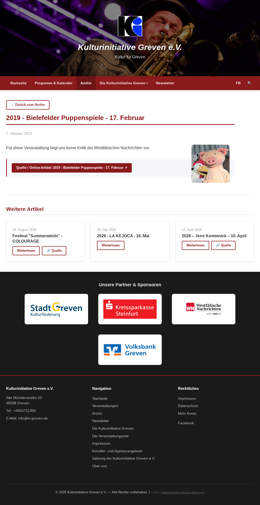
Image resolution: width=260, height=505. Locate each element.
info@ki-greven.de (33, 418)
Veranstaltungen (105, 406)
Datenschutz (188, 406)
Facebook (186, 423)
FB (238, 83)
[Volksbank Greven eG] (130, 349)
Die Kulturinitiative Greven (122, 83)
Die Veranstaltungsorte (110, 436)
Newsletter (165, 83)
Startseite (18, 83)
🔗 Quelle (54, 250)
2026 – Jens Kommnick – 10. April (214, 236)
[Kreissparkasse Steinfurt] (130, 309)
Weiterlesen (26, 250)
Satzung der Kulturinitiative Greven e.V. (123, 458)
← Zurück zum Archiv (28, 105)
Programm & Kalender (53, 83)
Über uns (99, 466)
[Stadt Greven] (56, 309)
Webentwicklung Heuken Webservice (183, 492)
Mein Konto (187, 413)
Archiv (86, 83)
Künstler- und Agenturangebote (117, 451)
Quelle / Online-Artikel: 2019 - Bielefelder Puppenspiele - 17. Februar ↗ (71, 168)
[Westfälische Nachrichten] (203, 309)
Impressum (101, 443)
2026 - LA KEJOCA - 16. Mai (123, 236)
